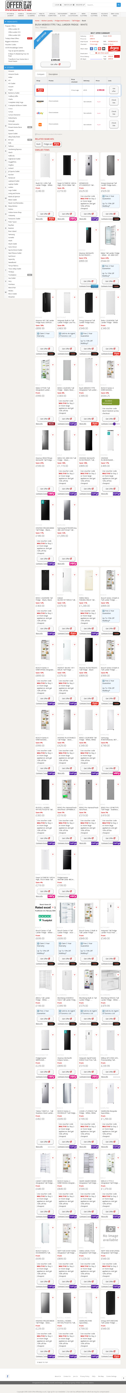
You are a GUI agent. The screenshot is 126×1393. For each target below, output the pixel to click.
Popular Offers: (10, 26)
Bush (38, 144)
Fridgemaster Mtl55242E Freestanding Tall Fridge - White (45, 1059)
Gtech (10, 152)
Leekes (10, 187)
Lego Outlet (12, 190)
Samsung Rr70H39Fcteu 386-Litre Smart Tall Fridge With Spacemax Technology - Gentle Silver (67, 529)
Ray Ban (11, 225)
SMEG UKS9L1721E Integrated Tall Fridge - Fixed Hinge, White (88, 1252)
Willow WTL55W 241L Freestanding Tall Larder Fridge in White (109, 1059)
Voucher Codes (10, 45)
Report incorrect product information (49, 134)
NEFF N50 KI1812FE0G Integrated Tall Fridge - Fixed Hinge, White (110, 1252)
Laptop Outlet (13, 184)
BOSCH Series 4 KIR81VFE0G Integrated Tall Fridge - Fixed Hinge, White (45, 669)
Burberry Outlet (13, 93)
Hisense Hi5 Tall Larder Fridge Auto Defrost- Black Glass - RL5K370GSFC (45, 321)
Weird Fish (12, 288)
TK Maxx (11, 272)
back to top (43, 1362)
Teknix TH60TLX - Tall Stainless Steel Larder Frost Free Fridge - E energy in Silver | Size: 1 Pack (45, 1112)
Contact (67, 1376)
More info (39, 219)
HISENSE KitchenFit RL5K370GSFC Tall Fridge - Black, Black (87, 459)
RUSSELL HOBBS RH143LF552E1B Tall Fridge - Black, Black (44, 808)
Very (9, 281)
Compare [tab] (40, 74)
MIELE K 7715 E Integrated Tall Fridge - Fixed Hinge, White (110, 1182)
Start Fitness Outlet (14, 253)
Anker (10, 77)
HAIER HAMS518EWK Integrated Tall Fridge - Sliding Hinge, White (88, 1182)
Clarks (10, 99)
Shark (10, 241)
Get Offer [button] (44, 214)
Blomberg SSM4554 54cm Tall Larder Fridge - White (66, 999)
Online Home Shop (15, 212)
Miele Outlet (12, 200)
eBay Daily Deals (14, 137)
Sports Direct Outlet (15, 250)
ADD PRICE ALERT (103, 53)
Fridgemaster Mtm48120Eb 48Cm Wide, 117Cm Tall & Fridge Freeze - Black (65, 878)
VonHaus (11, 284)
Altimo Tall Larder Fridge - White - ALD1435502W (43, 999)
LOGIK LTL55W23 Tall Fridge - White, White (88, 1112)
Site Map (101, 1376)
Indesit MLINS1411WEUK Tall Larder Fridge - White (66, 599)
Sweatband (12, 262)
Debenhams (12, 118)
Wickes (10, 291)
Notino (10, 209)
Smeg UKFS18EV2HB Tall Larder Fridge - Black (109, 1322)
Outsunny (11, 215)
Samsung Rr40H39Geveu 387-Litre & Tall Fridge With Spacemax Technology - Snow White (110, 739)
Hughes (11, 165)
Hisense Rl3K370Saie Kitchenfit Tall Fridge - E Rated (45, 459)
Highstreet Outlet (14, 159)
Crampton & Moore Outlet (17, 105)
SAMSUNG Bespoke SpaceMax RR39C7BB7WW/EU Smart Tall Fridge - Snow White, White (109, 1112)
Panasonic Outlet (14, 219)
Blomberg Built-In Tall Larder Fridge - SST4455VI (88, 999)
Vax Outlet (12, 278)
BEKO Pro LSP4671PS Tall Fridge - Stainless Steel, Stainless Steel (110, 808)
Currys (10, 112)
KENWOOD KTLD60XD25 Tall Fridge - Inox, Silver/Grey (86, 184)
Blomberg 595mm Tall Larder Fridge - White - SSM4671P (110, 999)
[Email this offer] (103, 48)
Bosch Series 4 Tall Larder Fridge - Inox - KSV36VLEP (65, 931)
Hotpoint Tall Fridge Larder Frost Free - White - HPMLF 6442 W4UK (109, 931)
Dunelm (11, 130)
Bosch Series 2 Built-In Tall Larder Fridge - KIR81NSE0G (88, 931)
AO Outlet (11, 83)
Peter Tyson (12, 222)
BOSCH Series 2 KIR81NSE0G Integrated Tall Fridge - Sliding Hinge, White (66, 1182)
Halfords (11, 156)
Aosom (10, 87)
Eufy (9, 143)
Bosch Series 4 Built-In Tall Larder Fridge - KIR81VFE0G (110, 599)
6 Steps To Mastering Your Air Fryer (18, 55)
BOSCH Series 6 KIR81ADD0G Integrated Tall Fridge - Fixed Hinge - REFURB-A (110, 389)
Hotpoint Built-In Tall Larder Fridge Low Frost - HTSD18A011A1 (67, 321)
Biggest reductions (11, 41)
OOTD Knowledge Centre (14, 48)
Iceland (10, 168)
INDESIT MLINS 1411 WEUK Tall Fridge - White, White (66, 669)
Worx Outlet (12, 294)
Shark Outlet (12, 244)
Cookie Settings (111, 1376)
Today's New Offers (18, 38)
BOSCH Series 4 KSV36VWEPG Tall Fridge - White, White (44, 1252)
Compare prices (107, 219)
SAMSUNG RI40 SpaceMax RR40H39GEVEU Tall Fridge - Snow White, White (87, 1322)
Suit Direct (11, 256)
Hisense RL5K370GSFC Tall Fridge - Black (88, 669)
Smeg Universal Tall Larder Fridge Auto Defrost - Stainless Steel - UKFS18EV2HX (110, 184)
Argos (10, 90)
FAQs (93, 1376)
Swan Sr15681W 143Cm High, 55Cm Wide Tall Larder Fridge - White (45, 878)
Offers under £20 (14, 35)
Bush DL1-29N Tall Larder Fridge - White (44, 184)
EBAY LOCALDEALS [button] (115, 15)
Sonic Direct (12, 247)
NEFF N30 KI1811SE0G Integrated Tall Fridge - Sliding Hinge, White (66, 1252)
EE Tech (19, 140)
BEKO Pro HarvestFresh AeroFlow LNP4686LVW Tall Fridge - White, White (67, 808)
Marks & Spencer (14, 197)
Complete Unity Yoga (15, 102)
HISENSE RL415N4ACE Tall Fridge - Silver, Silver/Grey (66, 739)
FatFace (11, 146)
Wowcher (11, 297)
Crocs (10, 109)
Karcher (11, 175)
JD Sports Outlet (13, 171)
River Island (12, 231)
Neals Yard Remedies (15, 203)
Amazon (11, 71)
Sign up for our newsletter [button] (56, 1392)
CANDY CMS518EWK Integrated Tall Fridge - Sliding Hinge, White (45, 1182)
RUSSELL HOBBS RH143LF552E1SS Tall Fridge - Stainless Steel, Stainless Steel (66, 1322)
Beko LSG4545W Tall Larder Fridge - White (109, 321)
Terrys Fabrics (13, 266)
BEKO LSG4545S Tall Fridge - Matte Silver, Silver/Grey (65, 389)
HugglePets (12, 162)
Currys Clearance (14, 115)
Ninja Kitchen (12, 206)
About (58, 1376)
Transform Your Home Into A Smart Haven (18, 60)
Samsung (11, 234)
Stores (10, 67)
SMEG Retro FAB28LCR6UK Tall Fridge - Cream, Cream (88, 599)
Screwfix (11, 238)
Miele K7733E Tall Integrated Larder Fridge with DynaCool (44, 389)
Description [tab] (53, 74)
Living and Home (14, 193)
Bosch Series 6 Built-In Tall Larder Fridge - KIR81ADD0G (110, 669)
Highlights (12, 21)
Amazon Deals (13, 74)
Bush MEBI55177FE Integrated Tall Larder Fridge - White (87, 389)
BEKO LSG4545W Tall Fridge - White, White (87, 739)
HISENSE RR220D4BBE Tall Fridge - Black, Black (45, 529)
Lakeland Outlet (13, 181)
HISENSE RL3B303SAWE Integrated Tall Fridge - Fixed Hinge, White (110, 459)
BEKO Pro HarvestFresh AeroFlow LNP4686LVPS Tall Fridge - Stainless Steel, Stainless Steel (88, 808)
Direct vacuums (13, 124)
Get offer (55, 64)
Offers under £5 (13, 29)
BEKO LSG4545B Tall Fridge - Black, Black (44, 599)
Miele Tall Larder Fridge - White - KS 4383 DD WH (110, 254)
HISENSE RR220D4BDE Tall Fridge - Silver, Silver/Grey (45, 1322)
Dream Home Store (19, 127)
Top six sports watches (16, 51)
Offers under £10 (14, 32)
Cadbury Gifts (13, 96)
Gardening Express (15, 149)
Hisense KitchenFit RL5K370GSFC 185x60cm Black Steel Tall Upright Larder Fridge (87, 254)
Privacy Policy (84, 1376)
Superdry (11, 259)
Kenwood (11, 178)
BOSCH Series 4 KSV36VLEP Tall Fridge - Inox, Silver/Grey (66, 1112)
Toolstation (19, 275)
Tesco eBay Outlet (14, 269)
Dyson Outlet (12, 134)
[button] (58, 5)
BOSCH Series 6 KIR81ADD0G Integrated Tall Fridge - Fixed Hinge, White (45, 739)
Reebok (11, 228)
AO (9, 80)
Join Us (75, 1376)
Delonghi (11, 121)
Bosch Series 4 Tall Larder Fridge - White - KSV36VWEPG (45, 931)
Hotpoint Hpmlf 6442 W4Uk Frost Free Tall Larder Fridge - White (87, 1059)
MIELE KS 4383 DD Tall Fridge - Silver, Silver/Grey (66, 459)
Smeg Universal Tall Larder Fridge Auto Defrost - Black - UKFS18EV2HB (87, 321)
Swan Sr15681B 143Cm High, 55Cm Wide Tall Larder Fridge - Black (66, 184)
